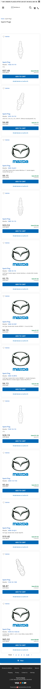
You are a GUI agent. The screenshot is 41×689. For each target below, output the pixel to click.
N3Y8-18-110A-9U (13, 632)
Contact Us (24, 672)
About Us (16, 668)
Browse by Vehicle (7, 668)
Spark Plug (6, 62)
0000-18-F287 (12, 324)
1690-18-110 (12, 271)
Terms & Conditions (27, 668)
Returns (37, 668)
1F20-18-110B (12, 582)
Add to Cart (20, 76)
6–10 (27, 655)
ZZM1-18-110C (12, 481)
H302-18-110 (12, 64)
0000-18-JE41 (12, 168)
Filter (22, 661)
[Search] (30, 7)
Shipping (10, 672)
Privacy (17, 672)
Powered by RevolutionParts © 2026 (20, 687)
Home (2, 19)
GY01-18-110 (12, 116)
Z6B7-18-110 (12, 221)
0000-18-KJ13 (12, 530)
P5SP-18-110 (12, 429)
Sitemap (32, 672)
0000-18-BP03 (12, 376)
